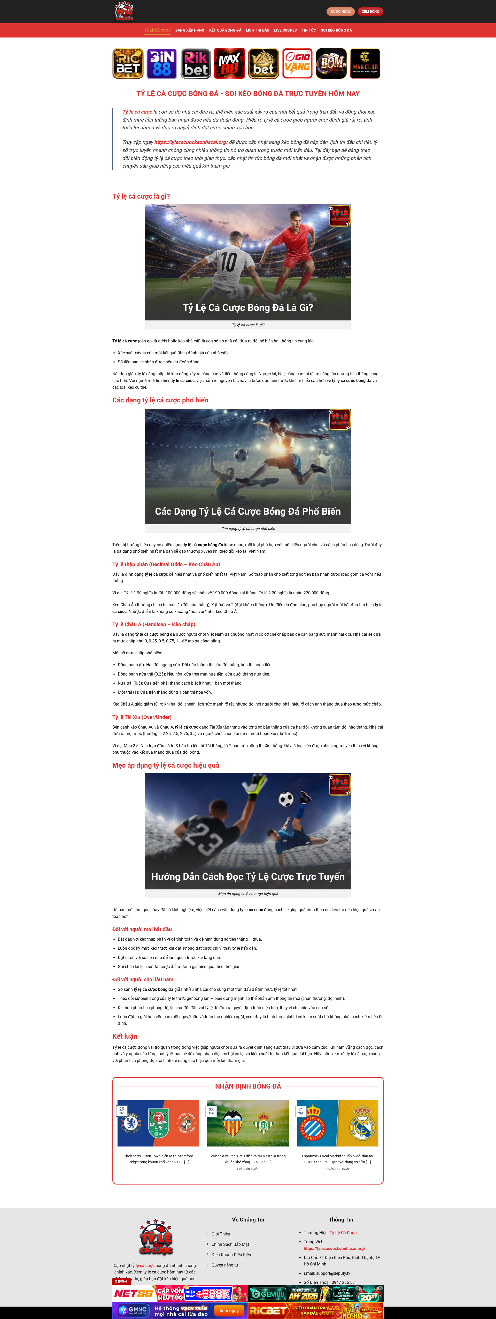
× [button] (331, 576)
